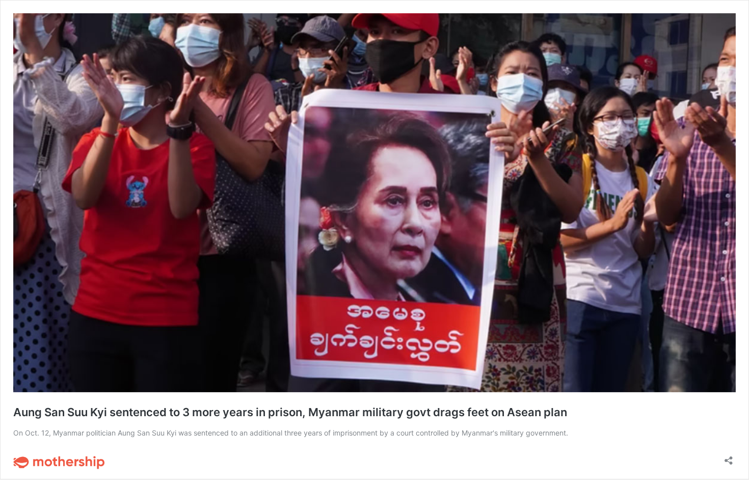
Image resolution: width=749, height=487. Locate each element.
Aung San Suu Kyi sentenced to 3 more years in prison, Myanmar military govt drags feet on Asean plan (290, 412)
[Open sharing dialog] (728, 457)
